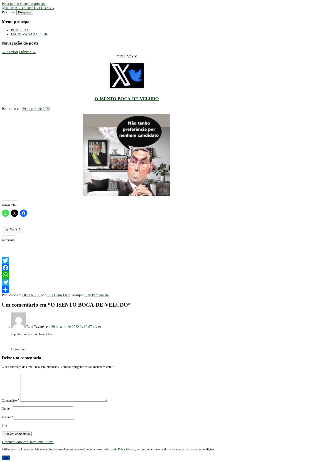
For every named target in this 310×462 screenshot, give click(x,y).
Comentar (19, 349)
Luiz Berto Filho (58, 295)
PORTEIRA (20, 30)
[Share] (126, 289)
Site (4, 425)
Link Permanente (96, 295)
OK (6, 458)
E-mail (7, 417)
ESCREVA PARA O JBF (29, 34)
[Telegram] (126, 282)
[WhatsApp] (126, 275)
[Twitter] (126, 260)
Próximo (27, 52)
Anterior (10, 52)
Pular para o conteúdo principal (24, 4)
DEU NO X (31, 295)
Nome (7, 408)
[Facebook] (126, 267)
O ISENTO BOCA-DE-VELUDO (127, 98)
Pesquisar (8, 12)
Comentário (10, 400)
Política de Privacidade (118, 449)
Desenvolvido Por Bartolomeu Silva (28, 442)
